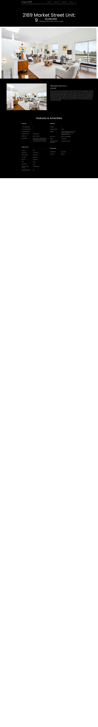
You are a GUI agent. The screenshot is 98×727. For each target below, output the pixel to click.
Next (26, 77)
